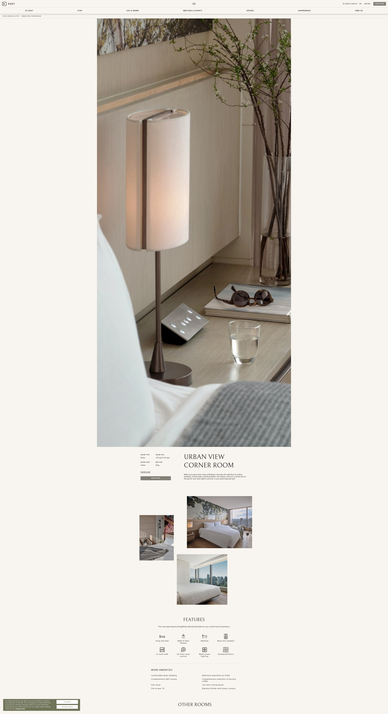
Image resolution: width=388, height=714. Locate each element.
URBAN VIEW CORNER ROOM (31, 16)
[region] (41, 705)
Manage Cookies (67, 707)
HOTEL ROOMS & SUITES (11, 16)
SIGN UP (354, 4)
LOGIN (347, 4)
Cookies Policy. (20, 709)
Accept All (67, 702)
